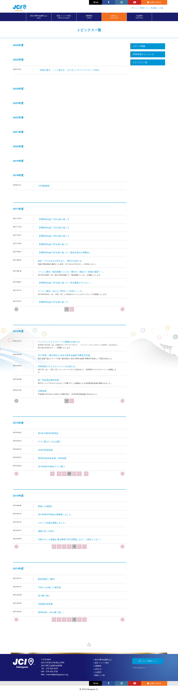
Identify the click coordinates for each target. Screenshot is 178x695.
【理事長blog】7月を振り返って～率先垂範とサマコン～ (64, 282)
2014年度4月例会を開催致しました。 (55, 514)
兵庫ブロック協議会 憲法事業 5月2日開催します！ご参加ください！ (70, 539)
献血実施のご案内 (46, 579)
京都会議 (42, 391)
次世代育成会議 (45, 450)
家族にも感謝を (45, 506)
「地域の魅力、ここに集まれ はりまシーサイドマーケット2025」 (69, 70)
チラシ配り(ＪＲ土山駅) (49, 441)
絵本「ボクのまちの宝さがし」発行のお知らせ (60, 261)
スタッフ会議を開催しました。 (52, 523)
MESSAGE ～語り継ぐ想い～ (51, 612)
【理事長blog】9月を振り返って (53, 244)
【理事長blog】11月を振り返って (53, 227)
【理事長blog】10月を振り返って (53, 236)
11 (59, 474)
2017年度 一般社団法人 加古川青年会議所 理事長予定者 (64, 355)
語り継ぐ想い (44, 595)
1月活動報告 (44, 186)
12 (64, 474)
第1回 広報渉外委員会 (48, 433)
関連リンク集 (158, 8)
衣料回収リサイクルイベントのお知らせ (56, 366)
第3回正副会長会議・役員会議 (52, 458)
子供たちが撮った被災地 (49, 587)
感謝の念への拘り (46, 531)
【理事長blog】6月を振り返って (53, 302)
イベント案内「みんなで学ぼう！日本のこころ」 (61, 291)
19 (86, 474)
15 (79, 474)
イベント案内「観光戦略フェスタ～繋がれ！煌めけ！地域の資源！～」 (71, 272)
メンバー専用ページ (141, 8)
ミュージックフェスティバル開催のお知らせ (59, 342)
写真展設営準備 (45, 604)
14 (74, 474)
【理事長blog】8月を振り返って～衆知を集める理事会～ (64, 252)
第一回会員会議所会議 (48, 380)
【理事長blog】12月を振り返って (53, 219)
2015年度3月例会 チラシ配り (51, 466)
